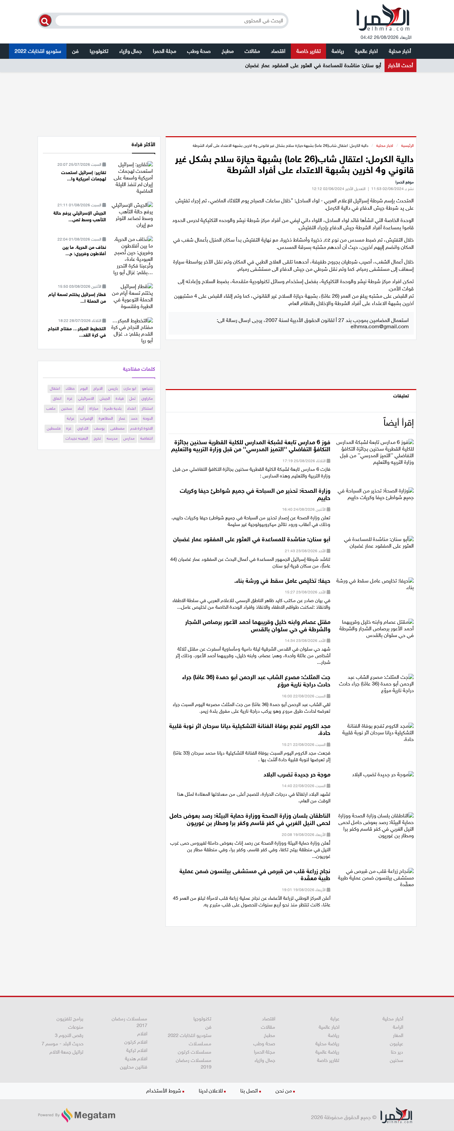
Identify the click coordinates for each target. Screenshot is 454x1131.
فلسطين (53, 428)
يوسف (99, 428)
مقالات (252, 51)
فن (75, 51)
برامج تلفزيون (70, 1018)
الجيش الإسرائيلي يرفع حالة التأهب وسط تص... (80, 216)
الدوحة (148, 418)
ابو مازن (130, 388)
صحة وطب (199, 51)
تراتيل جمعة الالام (66, 1052)
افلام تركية (136, 1050)
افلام (142, 1033)
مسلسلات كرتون (194, 1052)
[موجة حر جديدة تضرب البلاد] (383, 776)
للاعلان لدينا (211, 1090)
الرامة (398, 1027)
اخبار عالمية (366, 51)
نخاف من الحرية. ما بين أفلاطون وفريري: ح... (84, 250)
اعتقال (55, 388)
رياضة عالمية (327, 1052)
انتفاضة (146, 438)
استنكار (147, 408)
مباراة (93, 408)
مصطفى (117, 428)
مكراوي (147, 398)
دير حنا (397, 1052)
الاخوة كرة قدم (141, 428)
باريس (113, 388)
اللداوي (82, 428)
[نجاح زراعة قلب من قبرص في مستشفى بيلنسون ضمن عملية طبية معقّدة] (374, 879)
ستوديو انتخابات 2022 (38, 51)
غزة (69, 398)
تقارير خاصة (308, 51)
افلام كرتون (135, 1042)
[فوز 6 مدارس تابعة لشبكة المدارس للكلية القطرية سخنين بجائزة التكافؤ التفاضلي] (374, 454)
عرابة (70, 418)
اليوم (84, 388)
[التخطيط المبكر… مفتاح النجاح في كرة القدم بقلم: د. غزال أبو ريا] (132, 330)
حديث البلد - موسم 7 (62, 1043)
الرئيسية (407, 145)
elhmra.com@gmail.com (380, 326)
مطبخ (228, 51)
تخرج (97, 438)
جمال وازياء (130, 51)
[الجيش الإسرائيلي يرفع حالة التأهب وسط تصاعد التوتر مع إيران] (132, 214)
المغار (398, 1035)
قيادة (120, 398)
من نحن (284, 1090)
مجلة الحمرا (164, 51)
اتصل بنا (249, 1090)
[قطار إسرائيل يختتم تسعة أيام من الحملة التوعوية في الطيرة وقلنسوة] (132, 295)
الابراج (98, 388)
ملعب (51, 408)
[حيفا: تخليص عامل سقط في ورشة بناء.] (374, 585)
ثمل (132, 398)
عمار (122, 418)
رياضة (338, 51)
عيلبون (396, 1043)
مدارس (129, 438)
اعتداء (131, 408)
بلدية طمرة (113, 408)
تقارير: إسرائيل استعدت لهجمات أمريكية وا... (83, 175)
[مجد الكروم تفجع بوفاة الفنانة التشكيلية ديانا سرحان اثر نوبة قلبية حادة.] (374, 734)
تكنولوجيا (99, 51)
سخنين (66, 408)
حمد (134, 418)
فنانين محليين (133, 1067)
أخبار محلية (400, 51)
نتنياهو (147, 388)
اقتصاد (278, 51)
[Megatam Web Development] (76, 1115)
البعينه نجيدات (76, 438)
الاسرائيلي (86, 398)
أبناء (81, 408)
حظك (70, 388)
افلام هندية (136, 1058)
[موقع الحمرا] (383, 19)
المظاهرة (106, 418)
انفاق (57, 398)
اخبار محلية (384, 145)
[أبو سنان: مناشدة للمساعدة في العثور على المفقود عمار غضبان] (374, 544)
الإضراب (86, 418)
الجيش (105, 398)
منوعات (75, 1027)
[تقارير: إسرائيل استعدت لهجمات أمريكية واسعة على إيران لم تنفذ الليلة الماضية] (132, 177)
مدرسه (112, 438)
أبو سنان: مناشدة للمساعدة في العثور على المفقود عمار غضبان (313, 65)
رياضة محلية (327, 1043)
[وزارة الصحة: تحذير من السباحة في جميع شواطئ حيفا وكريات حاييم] (374, 496)
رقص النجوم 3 (69, 1035)
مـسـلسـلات (200, 1043)
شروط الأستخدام (163, 1090)
